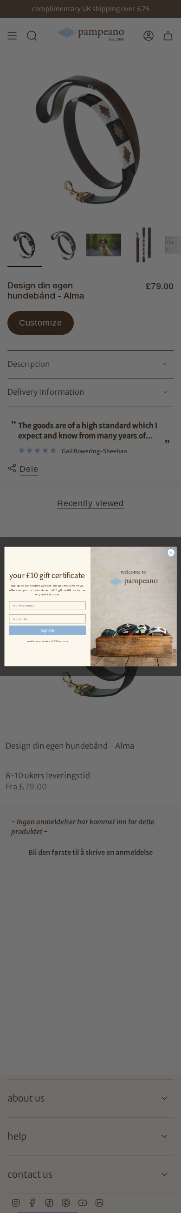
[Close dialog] (171, 552)
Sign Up (47, 630)
